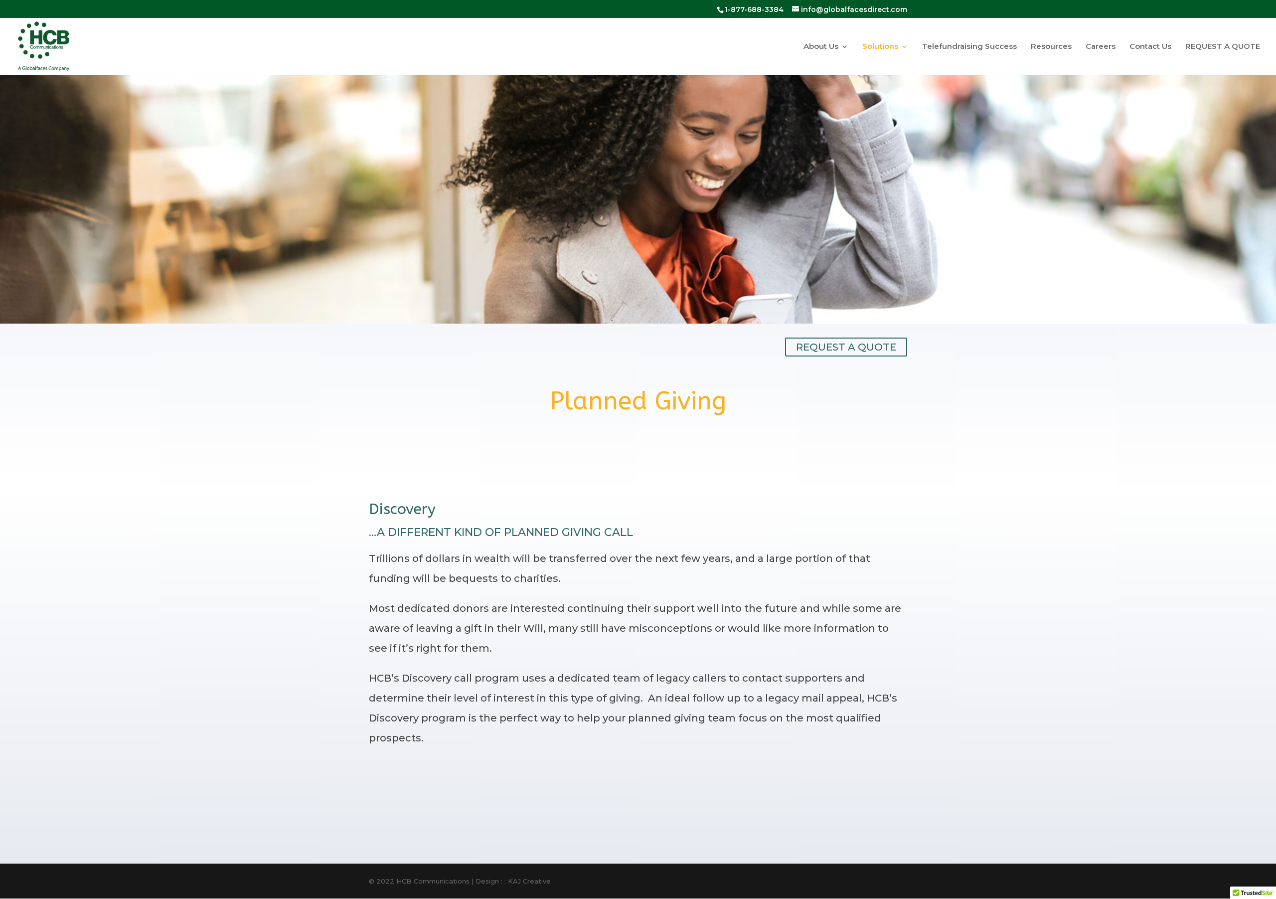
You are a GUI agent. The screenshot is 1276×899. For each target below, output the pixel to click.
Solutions (880, 47)
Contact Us (1150, 47)
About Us (820, 47)
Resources (1051, 47)
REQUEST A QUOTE (1222, 47)
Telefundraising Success (969, 47)
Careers (1101, 47)
